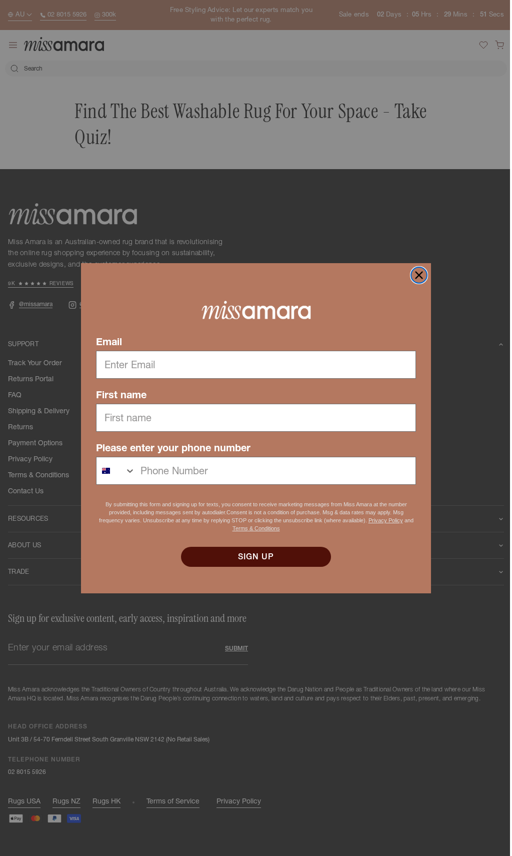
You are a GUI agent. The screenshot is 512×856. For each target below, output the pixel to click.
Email (105, 342)
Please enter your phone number (169, 448)
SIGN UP (252, 557)
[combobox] (112, 470)
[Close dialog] (416, 275)
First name (117, 395)
